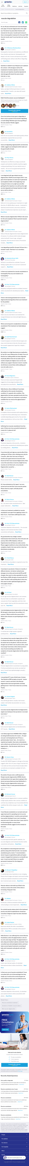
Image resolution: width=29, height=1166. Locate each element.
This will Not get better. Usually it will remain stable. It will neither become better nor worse (13, 703)
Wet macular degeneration (8, 1008)
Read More (21, 1084)
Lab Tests (20, 6)
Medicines (14, 6)
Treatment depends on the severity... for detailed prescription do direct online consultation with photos (13, 994)
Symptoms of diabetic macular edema (11, 1005)
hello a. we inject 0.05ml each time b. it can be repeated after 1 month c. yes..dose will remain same (13, 91)
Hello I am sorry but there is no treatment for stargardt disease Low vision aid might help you (14, 317)
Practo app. (20, 1071)
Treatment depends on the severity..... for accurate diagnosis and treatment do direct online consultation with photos (14, 530)
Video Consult (8, 6)
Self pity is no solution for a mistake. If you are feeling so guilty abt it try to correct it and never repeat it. (13, 265)
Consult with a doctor (9, 9)
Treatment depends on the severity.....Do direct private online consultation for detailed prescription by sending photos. (14, 445)
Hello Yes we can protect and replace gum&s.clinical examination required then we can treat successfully (14, 138)
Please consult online (10, 479)
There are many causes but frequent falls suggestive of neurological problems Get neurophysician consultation (12, 382)
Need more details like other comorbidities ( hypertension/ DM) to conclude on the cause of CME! (13, 929)
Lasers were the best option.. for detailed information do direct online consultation (14, 965)
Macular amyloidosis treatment (10, 1002)
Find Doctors (3, 6)
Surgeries (26, 6)
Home (2, 9)
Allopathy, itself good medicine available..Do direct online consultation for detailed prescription (14, 291)
